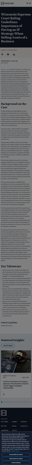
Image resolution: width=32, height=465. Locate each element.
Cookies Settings (16, 463)
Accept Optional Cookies (16, 454)
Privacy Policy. (15, 451)
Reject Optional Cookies (15, 459)
